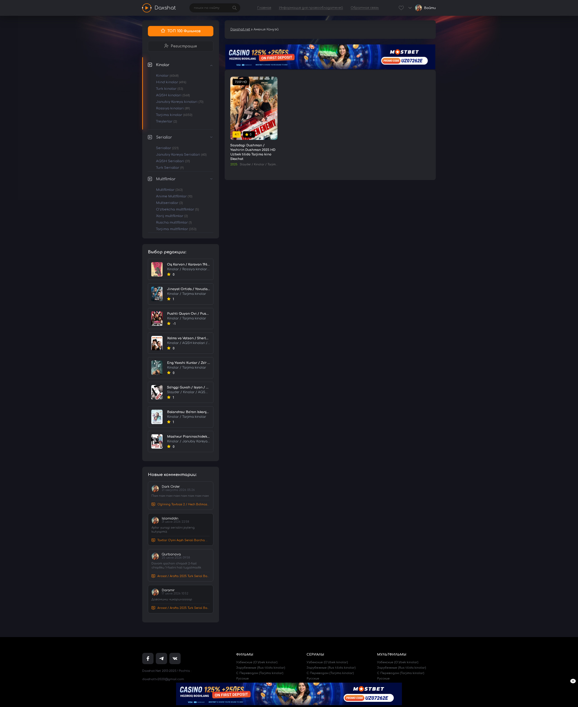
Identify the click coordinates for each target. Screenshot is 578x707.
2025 (234, 164)
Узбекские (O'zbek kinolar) (256, 662)
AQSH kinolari (173, 95)
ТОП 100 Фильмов (183, 31)
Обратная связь (365, 7)
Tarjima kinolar (174, 115)
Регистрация (184, 46)
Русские (242, 678)
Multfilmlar (166, 179)
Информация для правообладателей (311, 7)
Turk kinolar (169, 89)
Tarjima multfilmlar (176, 229)
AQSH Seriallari (173, 161)
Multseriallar (169, 203)
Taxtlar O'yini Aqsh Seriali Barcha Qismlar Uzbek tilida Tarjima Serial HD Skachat (183, 540)
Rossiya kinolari (173, 108)
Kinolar (163, 65)
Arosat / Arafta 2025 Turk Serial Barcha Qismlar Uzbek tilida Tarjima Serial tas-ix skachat (183, 576)
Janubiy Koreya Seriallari (181, 155)
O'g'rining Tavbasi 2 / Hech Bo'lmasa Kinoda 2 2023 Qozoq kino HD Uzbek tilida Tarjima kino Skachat (183, 504)
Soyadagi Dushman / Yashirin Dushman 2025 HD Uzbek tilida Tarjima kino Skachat (252, 152)
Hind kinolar (171, 82)
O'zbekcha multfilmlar (177, 209)
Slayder (245, 164)
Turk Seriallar (170, 168)
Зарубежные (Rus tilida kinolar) (260, 667)
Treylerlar (166, 121)
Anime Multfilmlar (174, 196)
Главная (264, 7)
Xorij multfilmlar (172, 216)
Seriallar (164, 137)
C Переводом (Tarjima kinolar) (259, 673)
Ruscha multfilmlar (174, 222)
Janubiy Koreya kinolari (179, 102)
